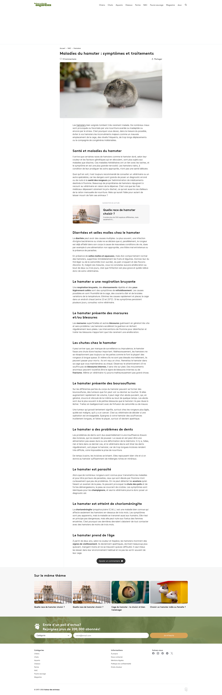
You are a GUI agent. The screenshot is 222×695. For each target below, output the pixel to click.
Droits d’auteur (116, 667)
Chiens (102, 5)
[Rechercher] (186, 5)
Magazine (170, 5)
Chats (110, 5)
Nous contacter (117, 657)
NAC (145, 5)
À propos (114, 654)
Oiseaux (128, 5)
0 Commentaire (69, 59)
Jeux (180, 5)
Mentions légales (117, 660)
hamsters (81, 125)
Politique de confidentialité (121, 664)
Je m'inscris (169, 635)
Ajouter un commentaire (109, 561)
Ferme (138, 5)
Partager (158, 59)
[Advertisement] (111, 27)
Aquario (119, 5)
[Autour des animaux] (42, 4)
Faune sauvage (156, 5)
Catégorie (41, 635)
